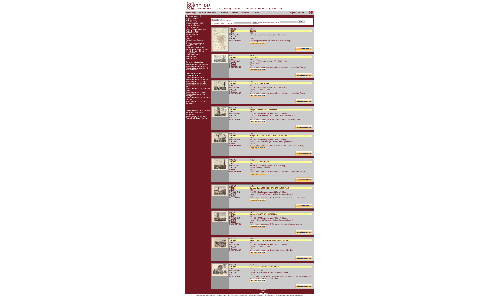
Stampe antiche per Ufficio (195, 78)
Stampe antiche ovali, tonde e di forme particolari (197, 69)
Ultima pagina (263, 293)
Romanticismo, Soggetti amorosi (197, 49)
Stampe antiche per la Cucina (196, 81)
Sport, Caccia (190, 53)
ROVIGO (253, 31)
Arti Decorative (191, 20)
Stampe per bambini (193, 55)
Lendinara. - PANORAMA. (260, 83)
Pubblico (245, 13)
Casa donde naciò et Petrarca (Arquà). (265, 267)
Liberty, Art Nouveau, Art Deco (196, 29)
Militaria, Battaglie (192, 35)
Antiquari (223, 13)
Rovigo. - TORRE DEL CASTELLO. (263, 110)
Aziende (234, 13)
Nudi (187, 42)
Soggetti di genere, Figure (195, 51)
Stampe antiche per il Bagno (196, 92)
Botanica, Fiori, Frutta (193, 25)
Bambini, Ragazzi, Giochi (194, 24)
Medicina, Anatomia (192, 33)
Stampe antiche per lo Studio (196, 83)
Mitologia (189, 36)
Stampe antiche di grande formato (197, 64)
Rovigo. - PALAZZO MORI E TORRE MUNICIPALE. (270, 136)
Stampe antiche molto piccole (196, 66)
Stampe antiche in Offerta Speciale (198, 111)
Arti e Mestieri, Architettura (195, 22)
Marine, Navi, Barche (193, 31)
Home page (191, 13)
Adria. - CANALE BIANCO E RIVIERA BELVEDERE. (270, 240)
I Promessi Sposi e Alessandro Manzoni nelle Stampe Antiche (196, 117)
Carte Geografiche (192, 27)
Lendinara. (254, 57)
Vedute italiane (191, 56)
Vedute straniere (191, 58)
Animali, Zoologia (192, 18)
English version (297, 12)
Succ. (263, 292)
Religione (189, 45)
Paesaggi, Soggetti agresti (195, 44)
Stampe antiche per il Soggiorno (197, 79)
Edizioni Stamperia (207, 13)
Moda (188, 38)
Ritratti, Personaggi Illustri (195, 47)
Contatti (255, 13)
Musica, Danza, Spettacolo (195, 40)
